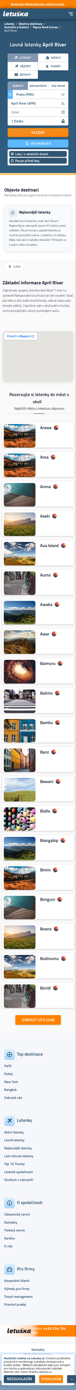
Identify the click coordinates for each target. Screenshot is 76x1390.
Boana (46, 929)
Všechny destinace (30, 23)
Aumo (45, 575)
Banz (44, 752)
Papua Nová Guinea (45, 27)
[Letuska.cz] (15, 14)
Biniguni (47, 899)
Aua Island (49, 545)
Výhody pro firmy (17, 1288)
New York (11, 1081)
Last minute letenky (18, 1155)
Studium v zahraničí (18, 1179)
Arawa (46, 427)
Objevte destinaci (21, 189)
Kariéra (9, 1238)
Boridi (45, 988)
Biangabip (49, 840)
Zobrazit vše (13, 1097)
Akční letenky (14, 1132)
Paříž (7, 1065)
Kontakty (10, 1222)
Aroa (44, 457)
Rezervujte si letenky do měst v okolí (39, 398)
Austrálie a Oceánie (16, 27)
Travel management (18, 1296)
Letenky (9, 23)
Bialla (45, 811)
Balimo (46, 693)
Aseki (45, 516)
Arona (45, 486)
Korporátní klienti (17, 1280)
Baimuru (48, 663)
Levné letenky (14, 1140)
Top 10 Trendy (14, 1163)
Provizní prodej (15, 1304)
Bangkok (10, 1089)
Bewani (46, 781)
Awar (44, 634)
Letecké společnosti (18, 1171)
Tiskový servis (14, 1230)
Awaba (46, 604)
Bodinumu (49, 958)
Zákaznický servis (17, 1214)
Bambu (46, 722)
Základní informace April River (33, 282)
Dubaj (8, 1073)
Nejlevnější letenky (34, 212)
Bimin (45, 870)
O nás (8, 1246)
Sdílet (16, 266)
